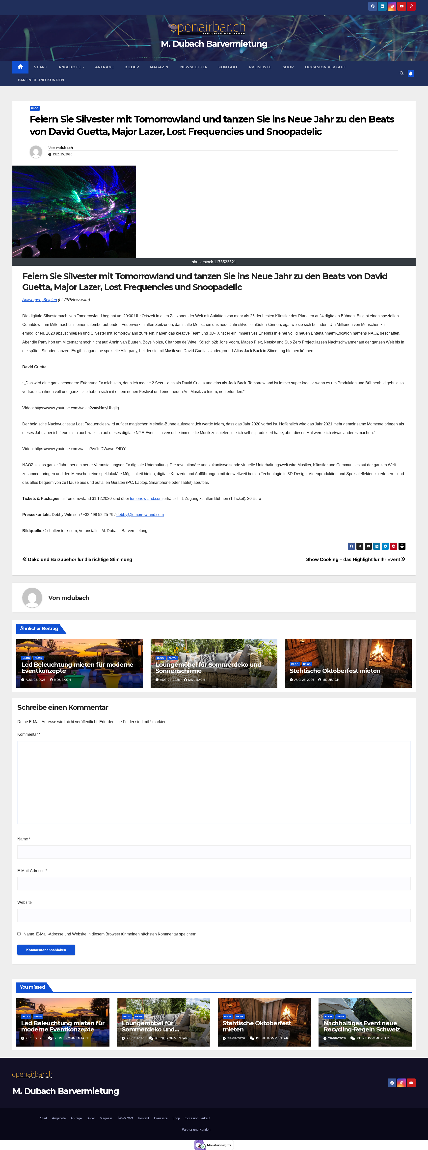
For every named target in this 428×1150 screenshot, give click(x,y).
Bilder (132, 67)
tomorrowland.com (146, 498)
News (38, 658)
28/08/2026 (35, 1038)
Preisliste (260, 67)
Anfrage (104, 67)
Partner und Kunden (41, 80)
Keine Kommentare (71, 1038)
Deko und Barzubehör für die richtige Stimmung (79, 559)
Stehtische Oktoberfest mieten (335, 670)
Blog (34, 108)
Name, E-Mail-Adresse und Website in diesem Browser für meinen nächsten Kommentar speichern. (110, 934)
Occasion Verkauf (325, 67)
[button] (402, 73)
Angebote (70, 67)
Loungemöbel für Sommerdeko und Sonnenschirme (208, 667)
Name (23, 839)
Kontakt (228, 67)
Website (24, 902)
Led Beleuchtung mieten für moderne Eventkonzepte (77, 667)
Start (41, 67)
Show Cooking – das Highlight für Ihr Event (353, 559)
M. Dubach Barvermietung (214, 44)
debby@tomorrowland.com (140, 515)
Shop (288, 67)
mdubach (64, 148)
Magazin (159, 67)
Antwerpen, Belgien (39, 300)
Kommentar (28, 734)
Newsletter (193, 67)
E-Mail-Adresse (32, 871)
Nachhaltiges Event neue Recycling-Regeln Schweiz (361, 1026)
